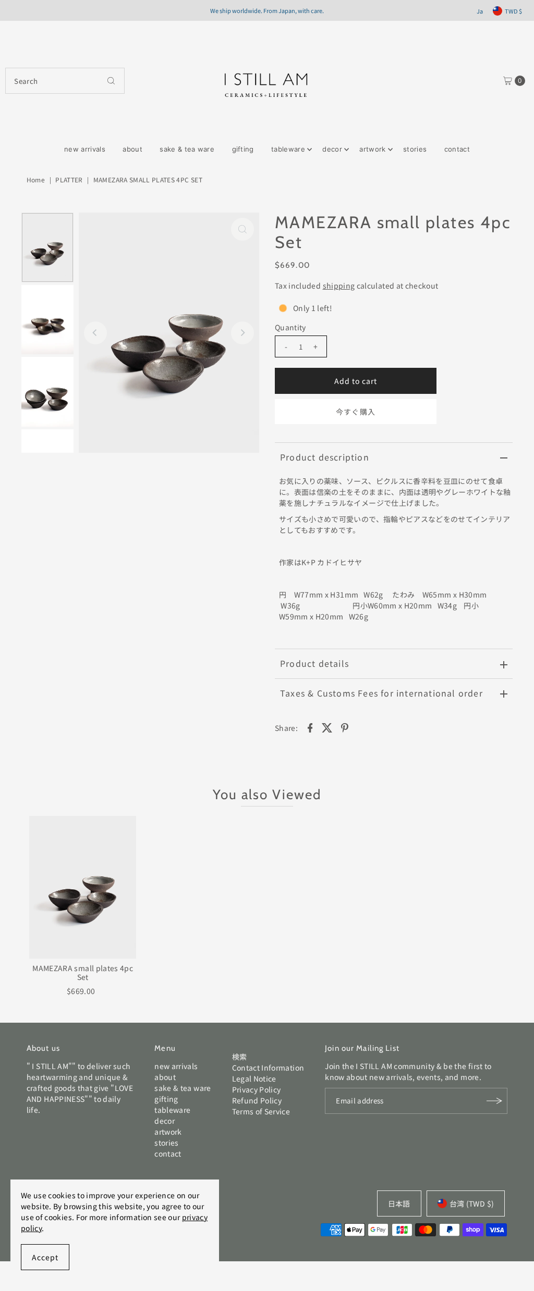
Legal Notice (254, 1078)
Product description (324, 457)
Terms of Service (261, 1111)
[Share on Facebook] (310, 727)
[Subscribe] (494, 1101)
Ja (480, 11)
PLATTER (68, 179)
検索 (239, 1056)
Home (36, 179)
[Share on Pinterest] (345, 727)
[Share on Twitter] (327, 727)
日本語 (399, 1203)
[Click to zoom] (242, 229)
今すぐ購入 (355, 411)
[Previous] (95, 332)
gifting (243, 149)
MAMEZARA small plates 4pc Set (82, 972)
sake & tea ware (187, 149)
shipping (339, 285)
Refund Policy (257, 1100)
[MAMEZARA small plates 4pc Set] (83, 887)
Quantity (290, 327)
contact (457, 149)
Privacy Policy (256, 1089)
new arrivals (84, 149)
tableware (288, 149)
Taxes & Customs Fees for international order (381, 693)
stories (415, 149)
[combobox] (64, 81)
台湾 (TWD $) (472, 1203)
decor (332, 149)
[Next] (242, 332)
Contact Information (268, 1067)
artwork (372, 149)
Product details (314, 663)
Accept (45, 1257)
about (132, 149)
